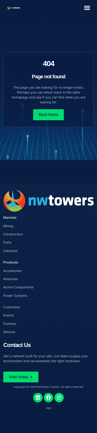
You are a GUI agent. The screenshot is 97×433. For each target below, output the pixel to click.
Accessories (12, 271)
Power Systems (15, 295)
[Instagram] (59, 397)
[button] (87, 8)
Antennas (10, 279)
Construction (13, 234)
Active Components (18, 287)
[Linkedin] (38, 397)
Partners (9, 324)
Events (8, 315)
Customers (11, 307)
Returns (9, 332)
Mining (8, 226)
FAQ (48, 408)
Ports (7, 242)
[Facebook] (48, 397)
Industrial (10, 251)
